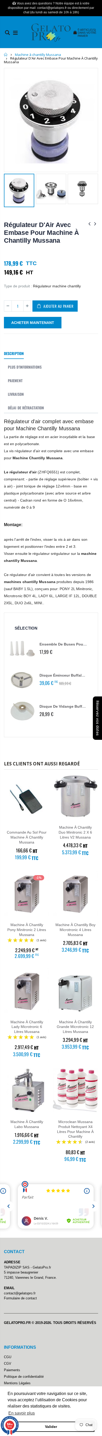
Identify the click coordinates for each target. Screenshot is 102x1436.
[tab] (14, 353)
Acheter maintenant (32, 323)
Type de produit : (18, 286)
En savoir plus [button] (21, 1413)
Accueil (6, 54)
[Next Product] (95, 224)
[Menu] (15, 33)
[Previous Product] (89, 224)
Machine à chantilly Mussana (38, 54)
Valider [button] (51, 1427)
